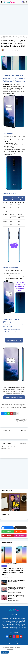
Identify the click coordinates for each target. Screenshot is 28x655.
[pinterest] (21, 636)
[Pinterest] (11, 413)
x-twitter (21, 528)
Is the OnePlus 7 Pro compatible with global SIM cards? (13, 325)
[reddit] (17, 636)
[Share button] (17, 413)
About (12, 641)
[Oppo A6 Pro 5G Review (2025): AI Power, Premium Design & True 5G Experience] (4, 597)
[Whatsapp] (8, 413)
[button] (26, 2)
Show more (23, 430)
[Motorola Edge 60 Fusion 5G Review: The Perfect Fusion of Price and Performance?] (4, 589)
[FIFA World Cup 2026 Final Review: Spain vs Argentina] (4, 582)
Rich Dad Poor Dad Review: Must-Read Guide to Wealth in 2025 (13, 513)
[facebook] (7, 636)
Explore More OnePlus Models (14, 397)
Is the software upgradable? (11, 331)
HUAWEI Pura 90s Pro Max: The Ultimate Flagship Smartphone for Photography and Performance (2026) (13, 571)
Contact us (18, 641)
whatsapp (8, 531)
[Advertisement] (14, 19)
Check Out (9, 649)
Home (2, 36)
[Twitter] (5, 413)
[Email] (14, 413)
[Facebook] (2, 413)
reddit (21, 531)
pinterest (8, 535)
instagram (21, 535)
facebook (8, 528)
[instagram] (14, 636)
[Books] (14, 502)
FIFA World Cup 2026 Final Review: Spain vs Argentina (16, 581)
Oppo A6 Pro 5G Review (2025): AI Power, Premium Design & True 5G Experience (16, 597)
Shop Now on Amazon (14, 340)
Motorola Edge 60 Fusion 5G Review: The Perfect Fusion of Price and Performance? (16, 588)
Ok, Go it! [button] (5, 652)
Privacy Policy (8, 643)
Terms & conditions (18, 643)
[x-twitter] (10, 636)
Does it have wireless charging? (12, 329)
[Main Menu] (2, 2)
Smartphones (8, 36)
